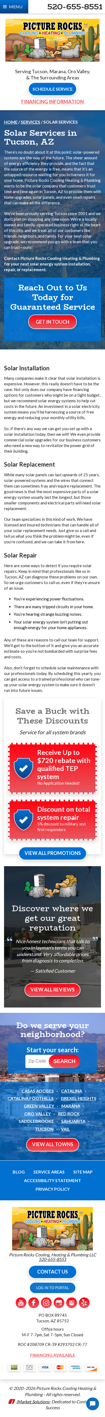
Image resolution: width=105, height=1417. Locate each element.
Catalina (71, 1090)
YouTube (21, 1302)
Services (30, 121)
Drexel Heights (78, 1098)
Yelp (84, 1302)
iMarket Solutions (33, 1401)
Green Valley (39, 1105)
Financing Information (52, 102)
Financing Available (52, 1355)
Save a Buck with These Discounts (52, 716)
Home (11, 121)
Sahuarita (73, 1121)
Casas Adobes (38, 1090)
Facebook (33, 1302)
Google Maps (71, 1302)
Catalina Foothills (31, 1098)
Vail (65, 1128)
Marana (70, 1105)
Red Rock (69, 1113)
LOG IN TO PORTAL (52, 1288)
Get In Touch (52, 322)
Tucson (44, 1128)
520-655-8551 (74, 7)
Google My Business (59, 1302)
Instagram (46, 1302)
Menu (15, 6)
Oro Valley (37, 1113)
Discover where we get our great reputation (52, 918)
